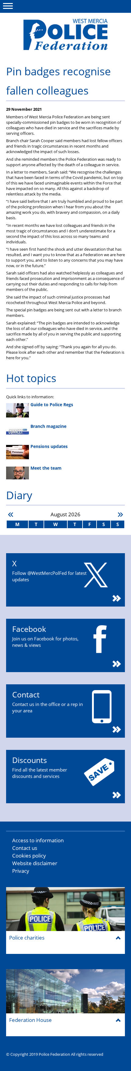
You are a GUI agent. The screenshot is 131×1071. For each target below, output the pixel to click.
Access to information (38, 840)
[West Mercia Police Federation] (65, 34)
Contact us (24, 847)
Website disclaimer (34, 863)
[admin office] (50, 53)
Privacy (20, 870)
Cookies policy (29, 855)
